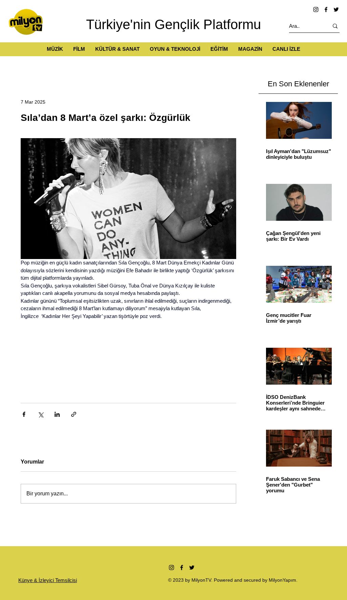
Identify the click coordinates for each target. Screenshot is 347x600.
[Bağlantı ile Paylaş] (73, 414)
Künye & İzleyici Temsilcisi (47, 580)
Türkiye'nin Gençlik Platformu (173, 24)
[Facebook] (326, 9)
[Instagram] (315, 9)
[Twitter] (336, 9)
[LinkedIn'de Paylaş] (57, 414)
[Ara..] (335, 26)
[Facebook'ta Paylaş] (24, 414)
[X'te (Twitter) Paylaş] (40, 414)
